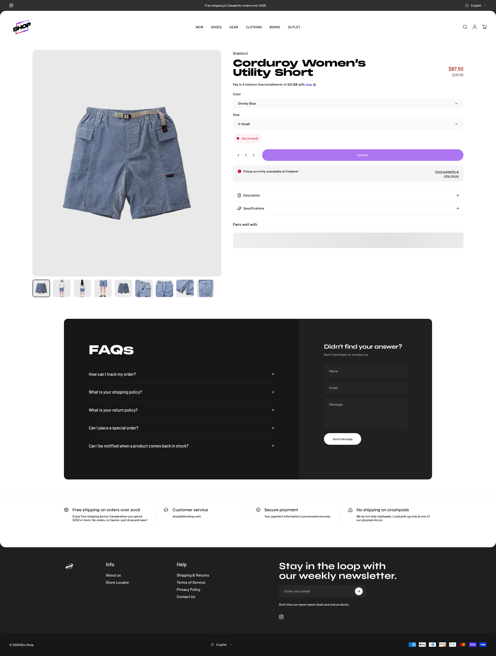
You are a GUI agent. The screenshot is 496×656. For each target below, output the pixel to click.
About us (113, 575)
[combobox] (476, 5)
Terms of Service (191, 582)
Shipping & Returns (193, 575)
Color (237, 94)
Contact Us (186, 596)
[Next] (211, 163)
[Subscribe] (359, 591)
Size (236, 114)
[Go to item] (41, 288)
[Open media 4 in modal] (127, 163)
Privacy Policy (189, 589)
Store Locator (117, 582)
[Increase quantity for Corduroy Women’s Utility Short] (254, 155)
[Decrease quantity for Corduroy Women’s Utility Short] (237, 155)
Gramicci (240, 53)
